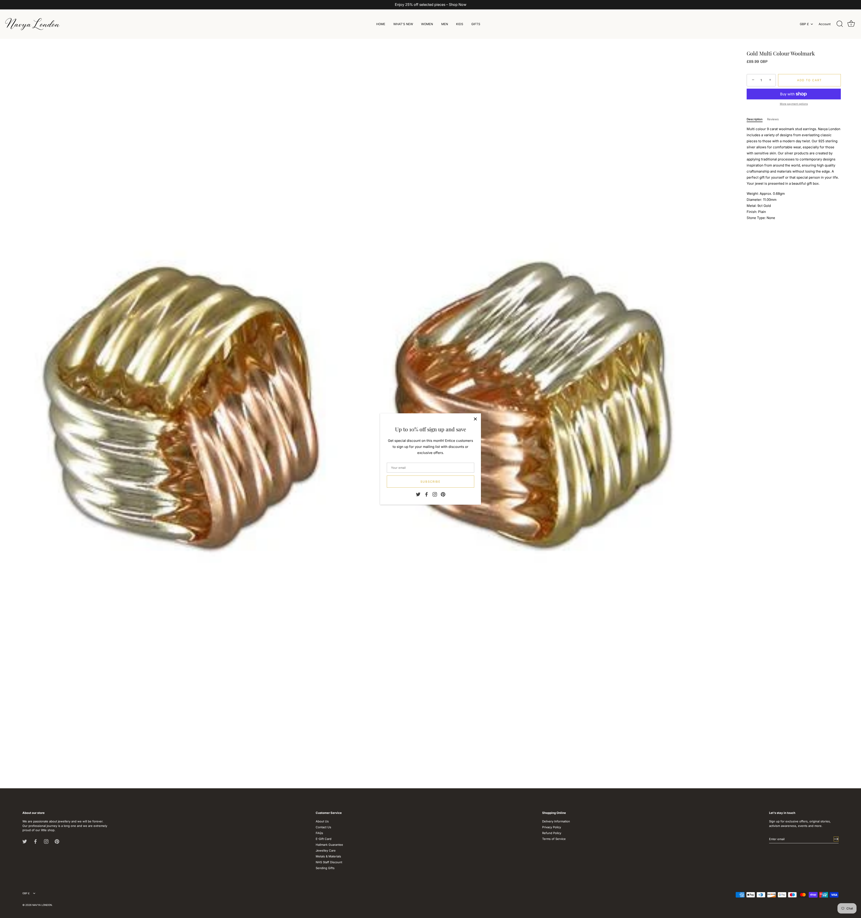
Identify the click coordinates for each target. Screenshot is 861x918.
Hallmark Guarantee (329, 844)
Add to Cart (809, 80)
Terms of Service (554, 839)
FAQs (319, 833)
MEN (444, 24)
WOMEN (427, 24)
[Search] (840, 24)
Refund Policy (551, 833)
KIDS (459, 24)
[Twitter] (418, 494)
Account (825, 24)
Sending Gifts (325, 868)
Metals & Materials (328, 856)
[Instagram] (435, 494)
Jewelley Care (326, 850)
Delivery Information (556, 821)
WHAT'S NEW (403, 24)
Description (755, 119)
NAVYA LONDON (42, 905)
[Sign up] (836, 839)
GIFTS (475, 24)
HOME (380, 24)
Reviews (773, 119)
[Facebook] (426, 494)
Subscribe (430, 481)
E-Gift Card (323, 839)
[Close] (475, 419)
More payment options (794, 103)
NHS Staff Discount (329, 862)
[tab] (757, 119)
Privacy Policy (551, 827)
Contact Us (323, 827)
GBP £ (804, 24)
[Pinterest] (443, 494)
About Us (322, 821)
